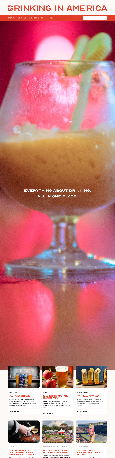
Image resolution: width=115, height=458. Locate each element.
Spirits (11, 18)
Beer (36, 18)
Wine (30, 18)
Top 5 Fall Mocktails (88, 396)
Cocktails (21, 18)
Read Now (14, 411)
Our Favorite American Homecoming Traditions (55, 451)
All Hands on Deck (19, 396)
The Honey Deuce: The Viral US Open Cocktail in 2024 (89, 452)
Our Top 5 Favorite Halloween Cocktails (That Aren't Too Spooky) (22, 452)
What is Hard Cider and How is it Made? (55, 397)
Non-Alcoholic (48, 18)
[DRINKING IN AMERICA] (57, 8)
